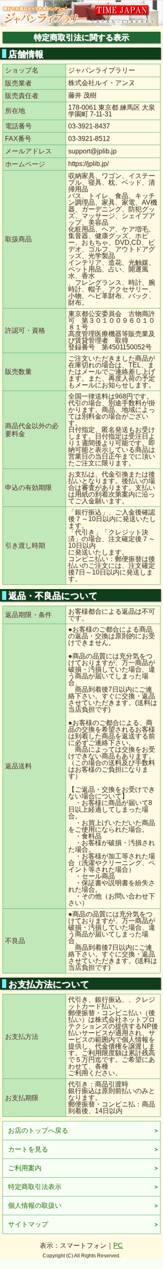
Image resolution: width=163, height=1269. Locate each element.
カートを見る (28, 1149)
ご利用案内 (24, 1167)
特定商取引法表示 (34, 1186)
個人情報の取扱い (34, 1205)
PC (118, 1245)
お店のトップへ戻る (38, 1130)
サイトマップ (28, 1224)
